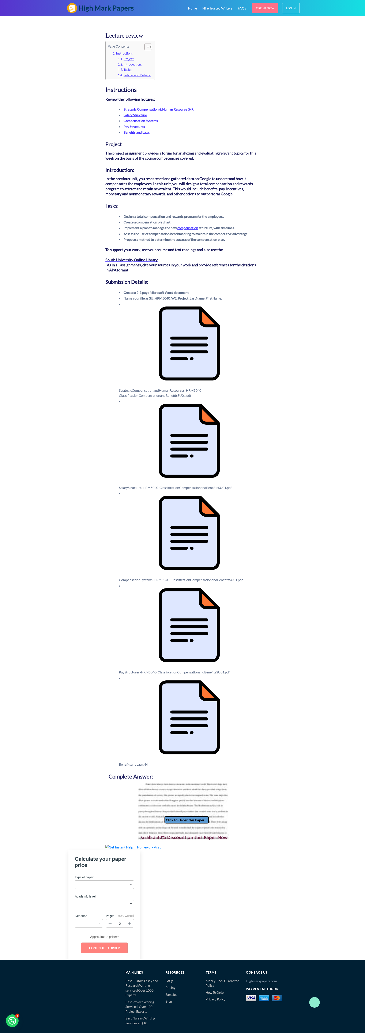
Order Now (265, 8)
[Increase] (130, 923)
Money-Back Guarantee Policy (222, 983)
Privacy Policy (215, 999)
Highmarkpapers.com (261, 981)
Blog (169, 1001)
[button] (12, 1020)
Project (129, 59)
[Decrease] (110, 923)
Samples (171, 994)
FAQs (242, 8)
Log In (291, 8)
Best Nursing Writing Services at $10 (140, 1020)
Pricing (170, 987)
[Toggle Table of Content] (146, 47)
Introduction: (133, 64)
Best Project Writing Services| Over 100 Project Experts (139, 1006)
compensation (187, 228)
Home (192, 8)
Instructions (124, 53)
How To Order (215, 992)
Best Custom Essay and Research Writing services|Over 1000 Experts (141, 988)
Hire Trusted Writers (217, 8)
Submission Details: (137, 75)
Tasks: (128, 69)
